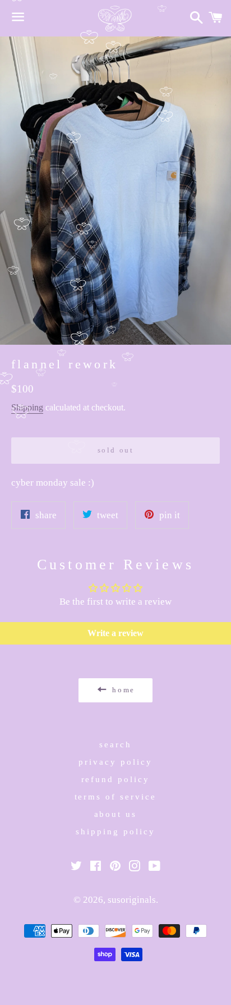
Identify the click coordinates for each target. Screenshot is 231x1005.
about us (115, 814)
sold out (116, 450)
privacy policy (115, 761)
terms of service (116, 796)
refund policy (115, 779)
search (115, 744)
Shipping (27, 407)
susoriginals (132, 899)
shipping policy (115, 831)
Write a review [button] (115, 633)
